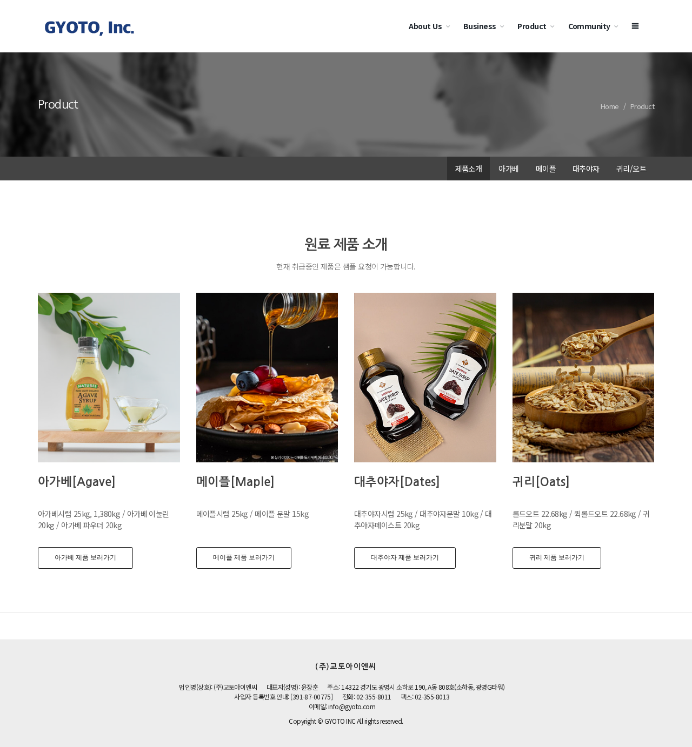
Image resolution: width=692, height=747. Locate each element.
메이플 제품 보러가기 (244, 557)
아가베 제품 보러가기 (85, 557)
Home (610, 106)
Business (479, 26)
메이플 (546, 168)
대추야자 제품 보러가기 (405, 557)
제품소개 (468, 168)
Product (531, 26)
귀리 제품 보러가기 (556, 557)
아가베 (508, 168)
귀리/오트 (631, 168)
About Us (425, 26)
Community (589, 26)
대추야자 (586, 168)
